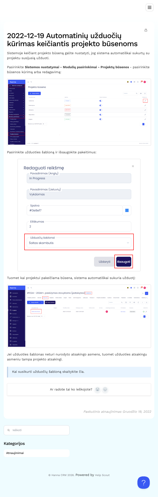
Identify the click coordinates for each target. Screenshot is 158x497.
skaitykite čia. (73, 372)
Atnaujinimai (15, 453)
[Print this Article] (146, 30)
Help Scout (102, 475)
